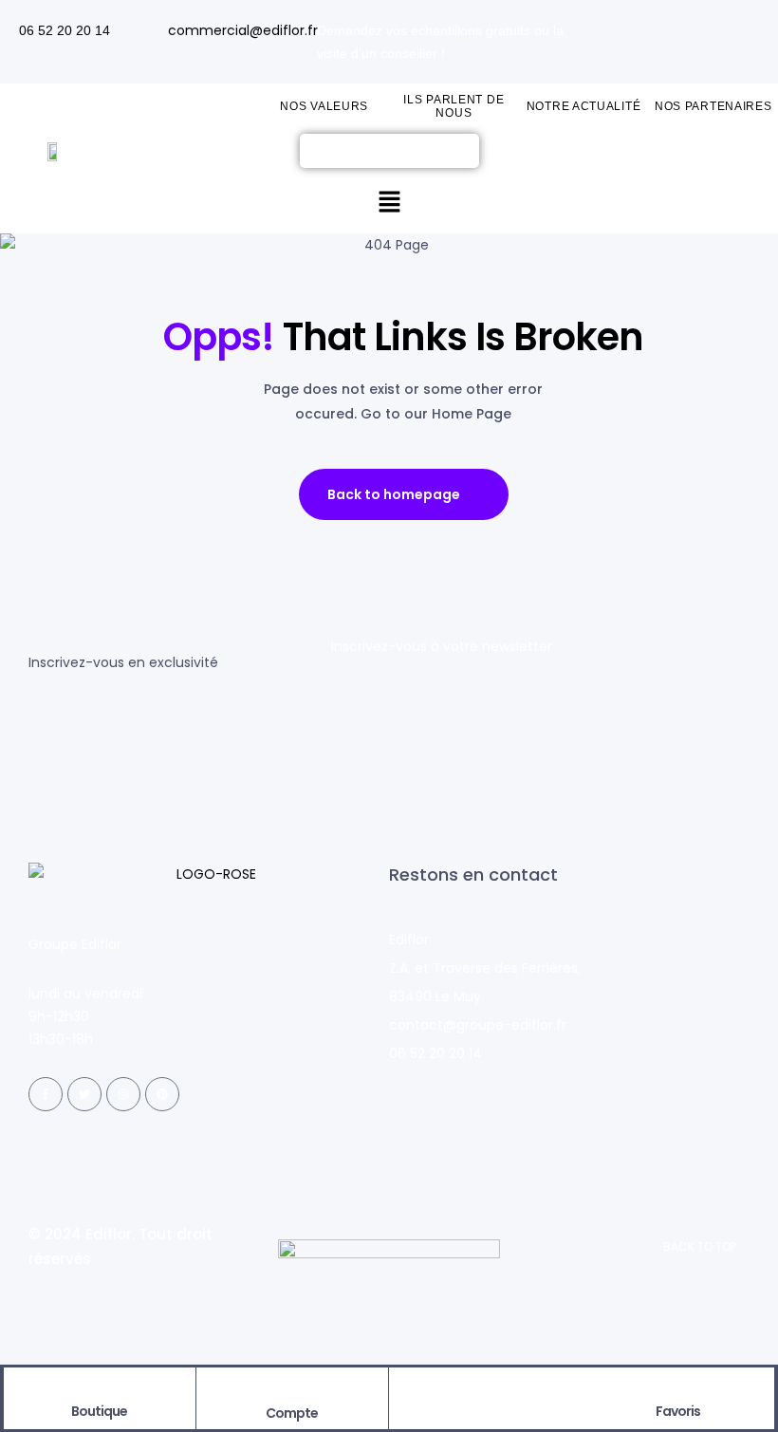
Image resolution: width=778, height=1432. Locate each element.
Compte (292, 1413)
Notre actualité (584, 106)
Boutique (99, 1411)
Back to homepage (393, 494)
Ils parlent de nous (453, 106)
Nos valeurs (324, 106)
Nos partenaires (713, 106)
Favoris (678, 1411)
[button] (389, 203)
